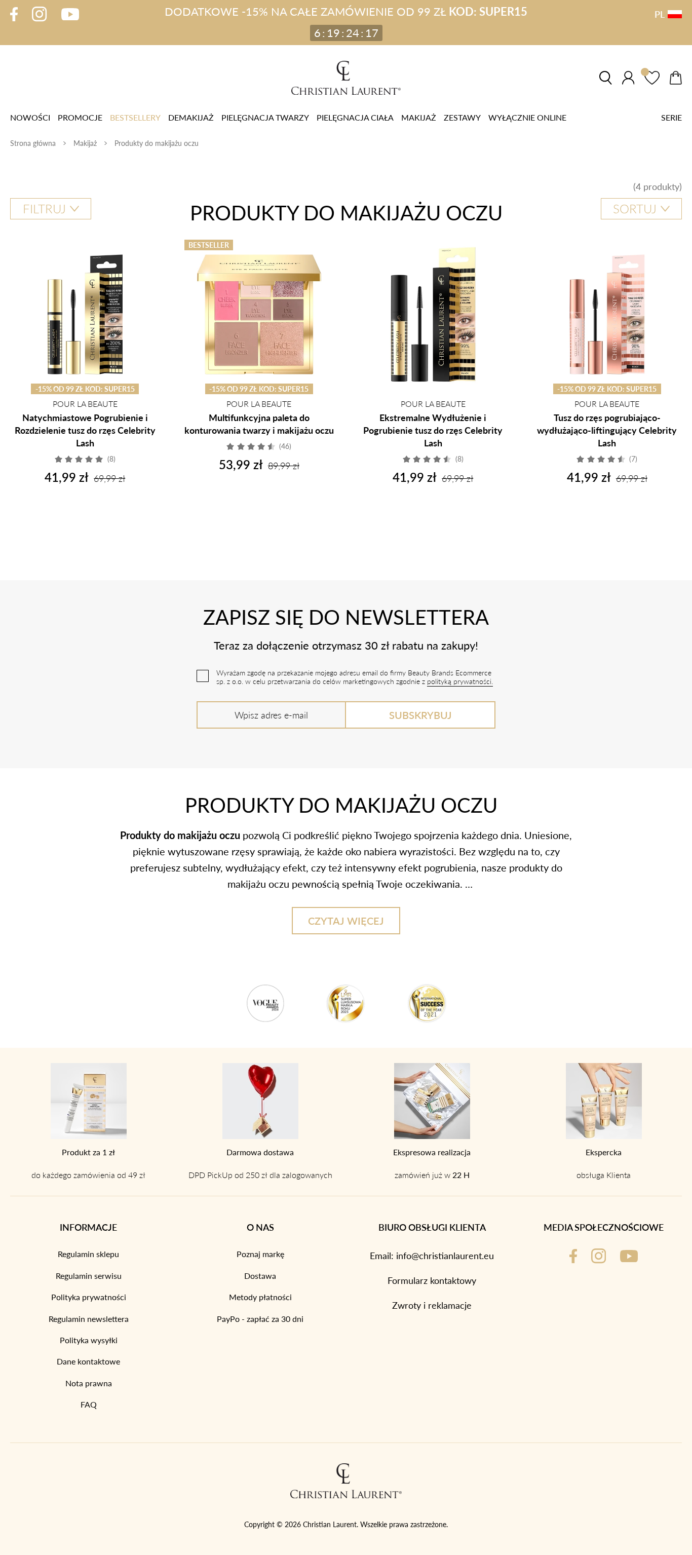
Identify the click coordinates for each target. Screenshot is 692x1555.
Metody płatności (260, 1297)
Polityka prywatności (88, 1297)
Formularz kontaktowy (432, 1280)
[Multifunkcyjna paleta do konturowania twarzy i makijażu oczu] (259, 315)
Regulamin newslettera (89, 1318)
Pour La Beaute (85, 403)
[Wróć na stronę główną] (346, 78)
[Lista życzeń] (652, 78)
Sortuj (635, 208)
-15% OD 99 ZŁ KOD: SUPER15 (85, 389)
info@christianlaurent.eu (445, 1255)
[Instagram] (39, 14)
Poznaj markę (260, 1254)
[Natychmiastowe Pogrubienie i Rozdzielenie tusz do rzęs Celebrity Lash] (85, 315)
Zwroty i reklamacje (432, 1305)
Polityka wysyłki (89, 1340)
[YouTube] (70, 14)
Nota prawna (88, 1383)
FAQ (89, 1404)
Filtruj (44, 208)
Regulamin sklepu (88, 1254)
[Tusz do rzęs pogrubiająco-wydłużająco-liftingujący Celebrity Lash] (607, 315)
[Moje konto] (628, 78)
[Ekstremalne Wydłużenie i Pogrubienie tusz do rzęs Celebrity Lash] (433, 315)
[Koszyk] (676, 78)
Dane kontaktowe (88, 1361)
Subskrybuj (420, 715)
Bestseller (208, 245)
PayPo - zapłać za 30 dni (260, 1318)
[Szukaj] (605, 78)
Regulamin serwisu (89, 1275)
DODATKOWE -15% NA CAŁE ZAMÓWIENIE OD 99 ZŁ (346, 11)
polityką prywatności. (460, 681)
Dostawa (260, 1275)
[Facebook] (14, 14)
